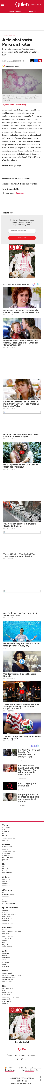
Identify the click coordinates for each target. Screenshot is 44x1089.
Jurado (5, 860)
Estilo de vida (7, 873)
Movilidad (6, 995)
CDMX (4, 960)
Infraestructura (8, 977)
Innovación (6, 999)
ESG (4, 986)
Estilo (4, 892)
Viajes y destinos (8, 851)
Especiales (6, 886)
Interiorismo (7, 982)
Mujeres (5, 877)
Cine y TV (5, 899)
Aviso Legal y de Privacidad (22, 1078)
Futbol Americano (9, 914)
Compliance (22, 1081)
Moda (4, 834)
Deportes (5, 897)
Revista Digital (36, 4)
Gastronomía (7, 847)
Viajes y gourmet (9, 35)
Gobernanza (7, 993)
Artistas (20, 193)
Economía (6, 934)
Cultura (5, 840)
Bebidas (5, 849)
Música (5, 901)
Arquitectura (7, 979)
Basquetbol (7, 916)
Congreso (6, 958)
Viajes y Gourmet (8, 838)
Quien (17, 1059)
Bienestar (6, 855)
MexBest (6, 844)
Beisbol (5, 912)
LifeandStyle (7, 947)
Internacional (7, 936)
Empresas (6, 929)
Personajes (6, 853)
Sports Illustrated (10, 908)
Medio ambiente (8, 988)
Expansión (7, 927)
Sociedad (5, 966)
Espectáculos (15, 11)
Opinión (5, 884)
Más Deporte (7, 918)
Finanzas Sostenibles (10, 997)
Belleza (5, 836)
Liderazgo (6, 881)
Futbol (5, 910)
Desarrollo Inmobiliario (11, 975)
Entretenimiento (8, 895)
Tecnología (6, 938)
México (4, 955)
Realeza (32, 11)
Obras (4, 940)
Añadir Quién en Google (12, 66)
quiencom (23, 1059)
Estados (5, 962)
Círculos (5, 831)
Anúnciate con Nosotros (22, 1084)
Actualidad (6, 879)
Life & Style (7, 890)
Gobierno (5, 953)
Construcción (7, 973)
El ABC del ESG (7, 1001)
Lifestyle (5, 921)
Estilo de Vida (7, 857)
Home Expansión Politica (11, 932)
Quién (5, 825)
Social (4, 990)
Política (5, 951)
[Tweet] (32, 60)
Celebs (4, 870)
